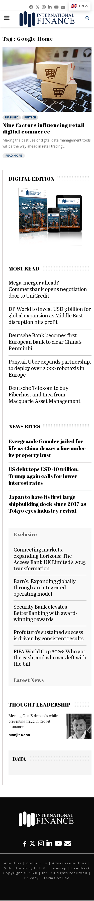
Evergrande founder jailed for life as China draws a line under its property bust (47, 448)
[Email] (67, 843)
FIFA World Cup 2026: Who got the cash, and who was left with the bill (50, 657)
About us (13, 863)
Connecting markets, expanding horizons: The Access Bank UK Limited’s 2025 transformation (50, 559)
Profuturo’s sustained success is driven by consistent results (48, 635)
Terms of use (57, 878)
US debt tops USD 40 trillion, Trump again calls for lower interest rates (44, 475)
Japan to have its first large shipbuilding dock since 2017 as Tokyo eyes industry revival (47, 503)
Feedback (80, 868)
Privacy (31, 878)
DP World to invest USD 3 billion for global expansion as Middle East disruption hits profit (50, 315)
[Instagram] (41, 843)
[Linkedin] (49, 843)
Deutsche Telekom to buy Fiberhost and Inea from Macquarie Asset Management (44, 394)
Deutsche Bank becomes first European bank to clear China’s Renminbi (45, 341)
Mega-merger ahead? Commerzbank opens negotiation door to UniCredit (48, 289)
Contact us (36, 863)
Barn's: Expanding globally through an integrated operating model (45, 587)
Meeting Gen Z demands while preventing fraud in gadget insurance (33, 721)
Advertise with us (69, 863)
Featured (12, 117)
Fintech (30, 117)
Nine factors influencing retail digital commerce (44, 128)
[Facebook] (25, 843)
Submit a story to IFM (25, 868)
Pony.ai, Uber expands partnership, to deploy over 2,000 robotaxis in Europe (50, 368)
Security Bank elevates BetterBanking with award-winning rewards (45, 613)
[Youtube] (58, 843)
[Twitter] (32, 843)
